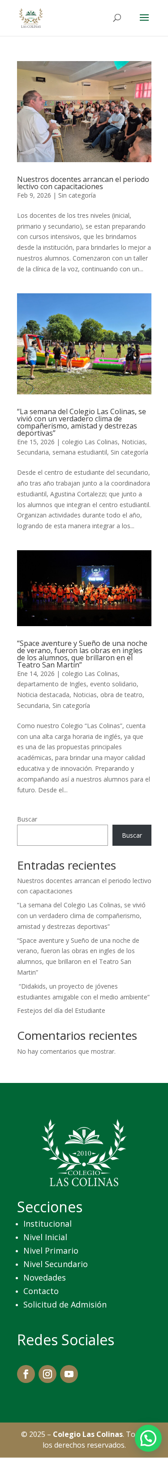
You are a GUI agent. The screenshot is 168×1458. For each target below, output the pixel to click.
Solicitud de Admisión (65, 1304)
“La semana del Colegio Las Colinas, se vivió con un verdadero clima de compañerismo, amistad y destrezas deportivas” (81, 422)
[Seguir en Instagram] (47, 1374)
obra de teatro (121, 694)
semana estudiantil (79, 452)
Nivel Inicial (45, 1237)
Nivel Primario (50, 1250)
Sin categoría (77, 195)
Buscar (27, 819)
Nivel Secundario (55, 1264)
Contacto (41, 1291)
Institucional (47, 1223)
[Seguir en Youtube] (69, 1374)
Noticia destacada (43, 694)
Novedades (44, 1277)
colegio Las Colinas (90, 441)
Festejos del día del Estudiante (61, 1010)
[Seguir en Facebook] (26, 1374)
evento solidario (113, 684)
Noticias (133, 441)
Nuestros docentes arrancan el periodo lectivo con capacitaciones (83, 182)
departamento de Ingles (51, 684)
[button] (148, 1438)
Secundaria (33, 452)
